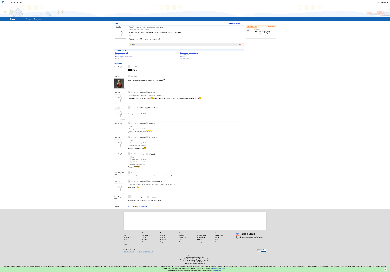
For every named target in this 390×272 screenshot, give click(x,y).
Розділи (19, 2)
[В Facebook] (133, 44)
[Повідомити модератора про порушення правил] (239, 44)
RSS (125, 235)
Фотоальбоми (201, 237)
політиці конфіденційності (218, 268)
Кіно (216, 239)
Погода (162, 235)
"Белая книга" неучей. (121, 53)
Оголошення (146, 235)
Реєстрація (384, 2)
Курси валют (219, 235)
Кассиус (117, 76)
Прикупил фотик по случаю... (124, 57)
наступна (239, 23)
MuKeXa (118, 24)
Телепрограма (201, 235)
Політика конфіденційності (145, 252)
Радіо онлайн (247, 233)
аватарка (140, 29)
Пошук (162, 233)
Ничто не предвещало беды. (189, 53)
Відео (125, 239)
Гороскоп (181, 235)
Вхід (377, 2)
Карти (180, 239)
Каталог (199, 233)
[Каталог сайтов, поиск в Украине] (261, 250)
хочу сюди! (271, 26)
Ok (385, 269)
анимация (146, 29)
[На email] (130, 44)
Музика (181, 242)
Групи (217, 242)
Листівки (163, 239)
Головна (12, 2)
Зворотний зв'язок (129, 252)
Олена (257, 29)
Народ (144, 237)
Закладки (218, 233)
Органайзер (127, 242)
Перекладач (127, 237)
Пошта (125, 233)
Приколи (162, 237)
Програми (182, 233)
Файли (144, 242)
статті (124, 50)
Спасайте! (183, 57)
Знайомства (251, 26)
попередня (232, 23)
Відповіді (200, 242)
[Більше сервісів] (134, 44)
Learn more (217, 270)
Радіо (125, 244)
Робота (144, 233)
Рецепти (162, 242)
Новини (199, 239)
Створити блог (38, 19)
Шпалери (144, 239)
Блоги (217, 237)
